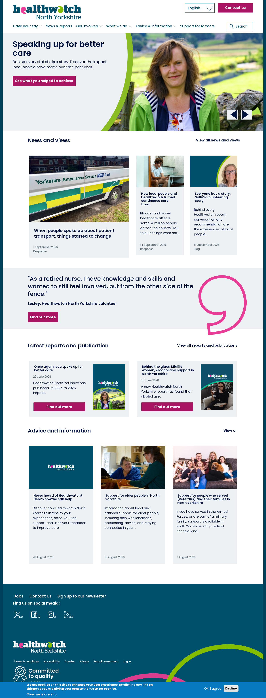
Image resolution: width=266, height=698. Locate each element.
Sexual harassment (106, 661)
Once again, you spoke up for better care (58, 368)
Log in (127, 661)
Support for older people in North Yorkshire (132, 497)
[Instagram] (53, 614)
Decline (231, 688)
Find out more (43, 317)
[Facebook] (36, 614)
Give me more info (42, 694)
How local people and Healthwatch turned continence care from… (159, 198)
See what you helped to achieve (44, 80)
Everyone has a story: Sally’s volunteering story (213, 197)
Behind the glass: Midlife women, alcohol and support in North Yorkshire (168, 370)
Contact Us (40, 596)
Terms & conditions (26, 661)
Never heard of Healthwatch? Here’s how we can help (58, 497)
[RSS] (68, 614)
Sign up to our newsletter (82, 596)
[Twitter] (19, 614)
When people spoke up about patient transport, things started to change (74, 233)
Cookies (69, 661)
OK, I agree (212, 688)
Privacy (84, 661)
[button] (200, 8)
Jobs (18, 596)
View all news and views (218, 140)
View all (230, 430)
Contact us (235, 7)
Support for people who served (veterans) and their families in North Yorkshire (203, 499)
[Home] (47, 12)
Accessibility (52, 661)
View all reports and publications (207, 345)
